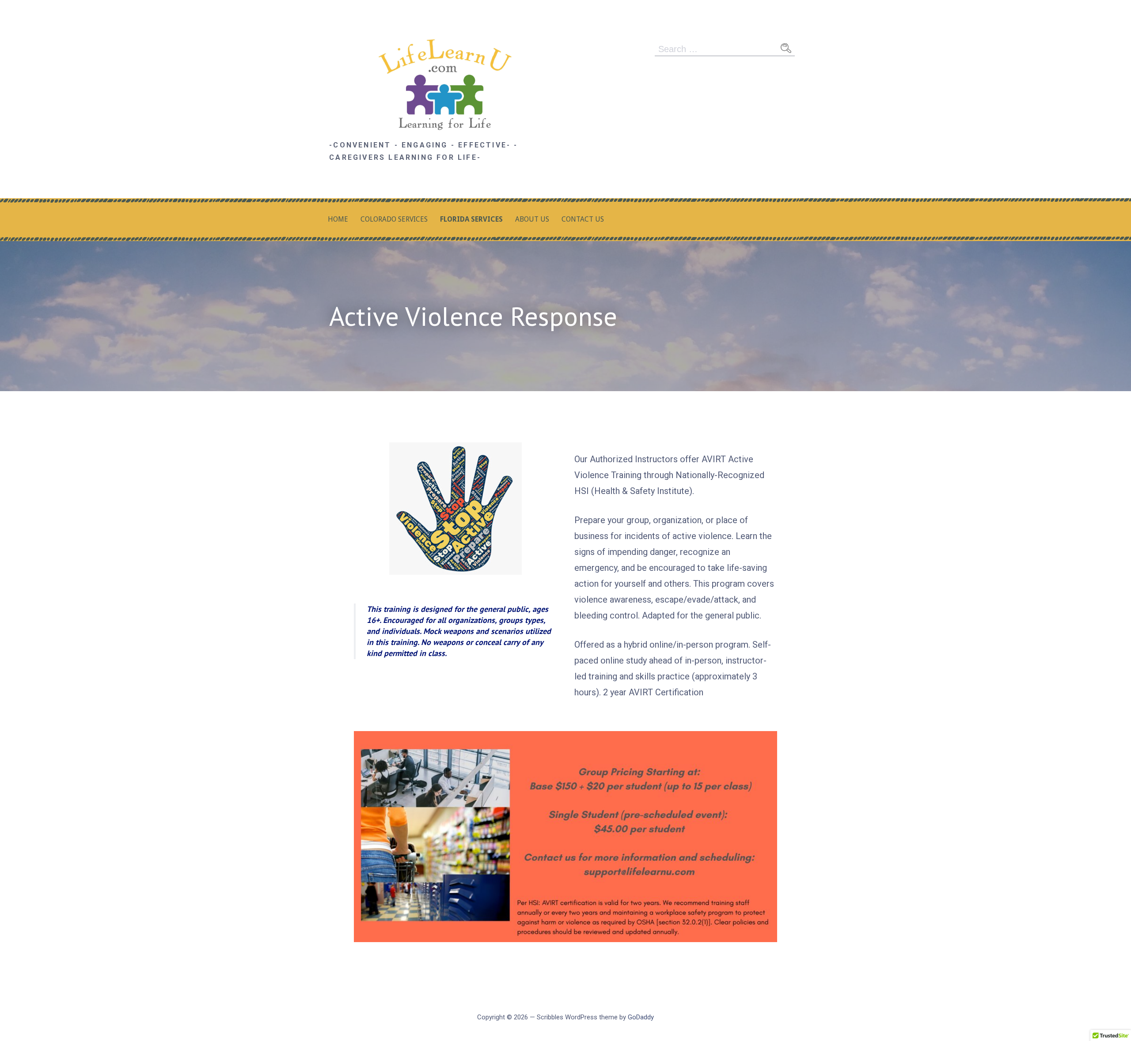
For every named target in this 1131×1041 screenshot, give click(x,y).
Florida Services (471, 219)
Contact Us (583, 219)
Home (338, 219)
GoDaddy (641, 1017)
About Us (532, 219)
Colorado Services (394, 219)
